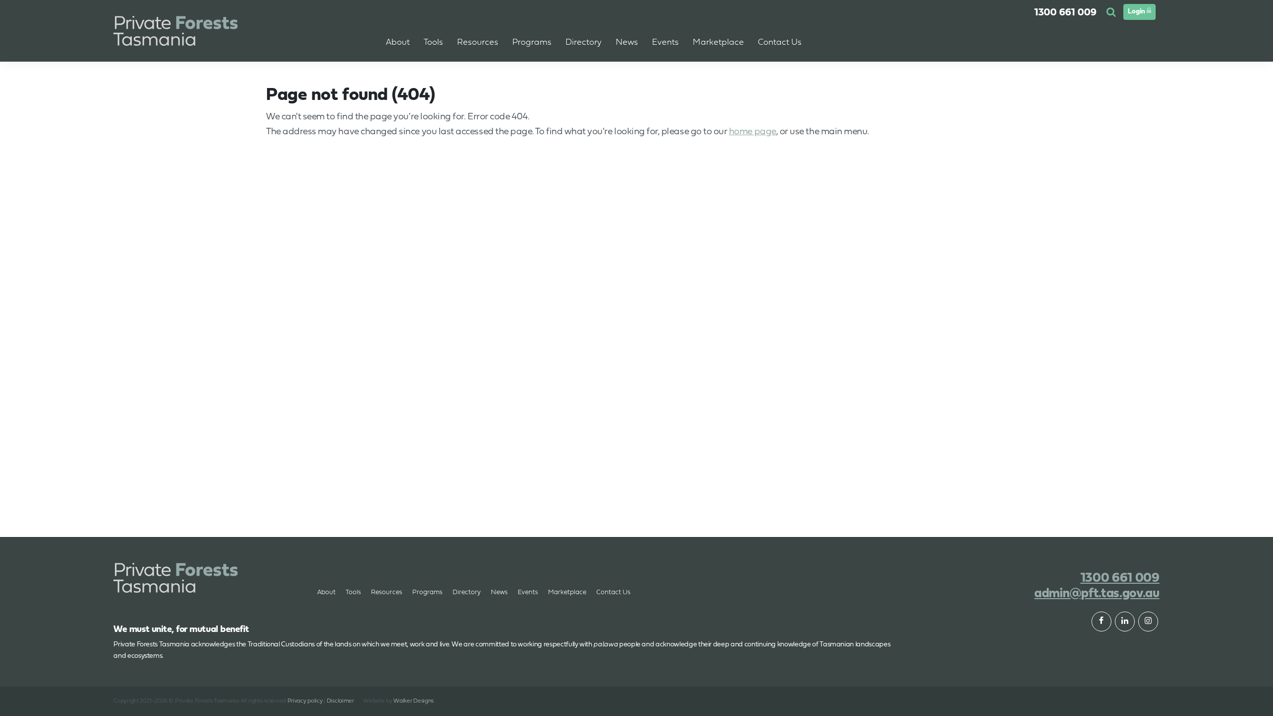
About (398, 42)
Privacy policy (305, 701)
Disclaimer (340, 701)
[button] (1112, 13)
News (499, 592)
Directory (467, 592)
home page (752, 132)
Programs (427, 592)
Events (665, 42)
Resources (386, 592)
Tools (353, 592)
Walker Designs (413, 701)
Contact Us (613, 592)
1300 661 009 (1065, 13)
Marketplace (567, 592)
